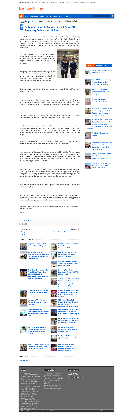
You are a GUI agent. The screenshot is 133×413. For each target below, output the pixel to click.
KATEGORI (108, 65)
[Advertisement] (99, 32)
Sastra (55, 16)
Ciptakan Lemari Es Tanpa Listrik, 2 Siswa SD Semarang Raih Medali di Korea (50, 28)
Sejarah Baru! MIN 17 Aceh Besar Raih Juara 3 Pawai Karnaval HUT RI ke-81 (101, 165)
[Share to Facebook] (26, 224)
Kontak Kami (45, 2)
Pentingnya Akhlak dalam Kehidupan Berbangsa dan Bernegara (100, 92)
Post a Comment (24, 360)
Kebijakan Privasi (53, 2)
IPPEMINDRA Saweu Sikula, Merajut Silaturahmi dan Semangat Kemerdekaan (101, 82)
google (103, 2)
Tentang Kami (37, 2)
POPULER (90, 65)
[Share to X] (24, 224)
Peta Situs (76, 2)
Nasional (31, 221)
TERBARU (98, 65)
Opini (26, 16)
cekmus (110, 411)
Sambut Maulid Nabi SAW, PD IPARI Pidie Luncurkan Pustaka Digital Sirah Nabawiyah (102, 156)
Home (21, 16)
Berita (42, 16)
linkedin (108, 2)
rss (105, 2)
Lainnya (68, 16)
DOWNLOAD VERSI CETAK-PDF (87, 2)
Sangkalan (61, 2)
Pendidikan (34, 16)
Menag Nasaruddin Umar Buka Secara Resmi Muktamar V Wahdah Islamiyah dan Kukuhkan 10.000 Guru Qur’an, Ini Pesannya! (98, 124)
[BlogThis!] (22, 224)
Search (112, 16)
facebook (100, 2)
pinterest (113, 2)
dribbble (110, 2)
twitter (97, 2)
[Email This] (20, 224)
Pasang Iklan (69, 2)
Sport (60, 16)
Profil (49, 16)
